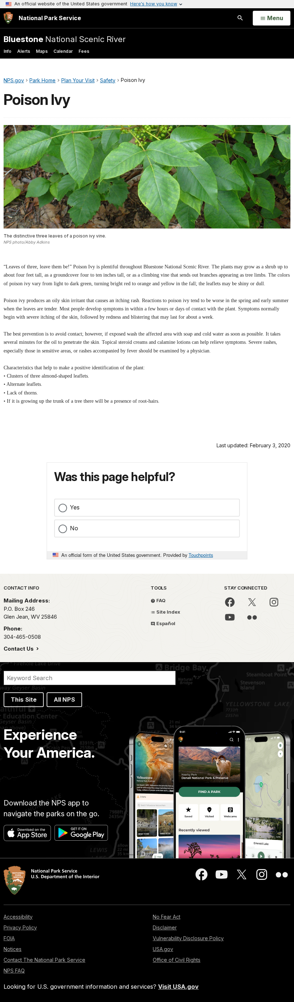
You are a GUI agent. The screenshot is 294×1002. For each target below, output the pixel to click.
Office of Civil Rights (176, 960)
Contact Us (19, 648)
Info (7, 51)
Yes (75, 507)
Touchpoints (201, 554)
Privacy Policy (20, 927)
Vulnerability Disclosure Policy (188, 938)
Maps (42, 51)
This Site (24, 699)
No (74, 528)
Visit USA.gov (178, 986)
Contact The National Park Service (44, 960)
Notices (13, 949)
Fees (84, 51)
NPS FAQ (14, 971)
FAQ (160, 600)
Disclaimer (165, 927)
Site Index (167, 612)
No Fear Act (166, 917)
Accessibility (18, 917)
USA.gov (163, 949)
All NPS (64, 699)
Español (165, 623)
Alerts (23, 51)
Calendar (63, 51)
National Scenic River (64, 39)
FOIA (9, 938)
